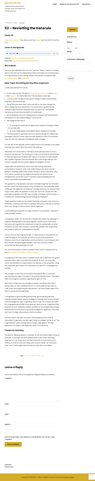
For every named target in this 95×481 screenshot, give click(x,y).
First (68, 48)
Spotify (27, 61)
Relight (38, 40)
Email (7, 414)
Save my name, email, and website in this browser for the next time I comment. (30, 438)
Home (55, 4)
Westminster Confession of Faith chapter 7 (23, 252)
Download (30, 58)
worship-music (39, 356)
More (37, 61)
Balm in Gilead (13, 3)
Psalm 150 (25, 78)
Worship (21, 23)
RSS (33, 61)
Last (76, 48)
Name (7, 404)
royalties (32, 356)
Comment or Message (76, 59)
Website (7, 424)
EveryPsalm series (11, 78)
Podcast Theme (68, 477)
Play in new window (18, 58)
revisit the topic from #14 (39, 93)
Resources (86, 4)
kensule (26, 356)
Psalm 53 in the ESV (12, 40)
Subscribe (8, 464)
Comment (9, 378)
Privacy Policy (9, 467)
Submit (70, 78)
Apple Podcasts (18, 61)
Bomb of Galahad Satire (69, 4)
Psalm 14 (13, 96)
